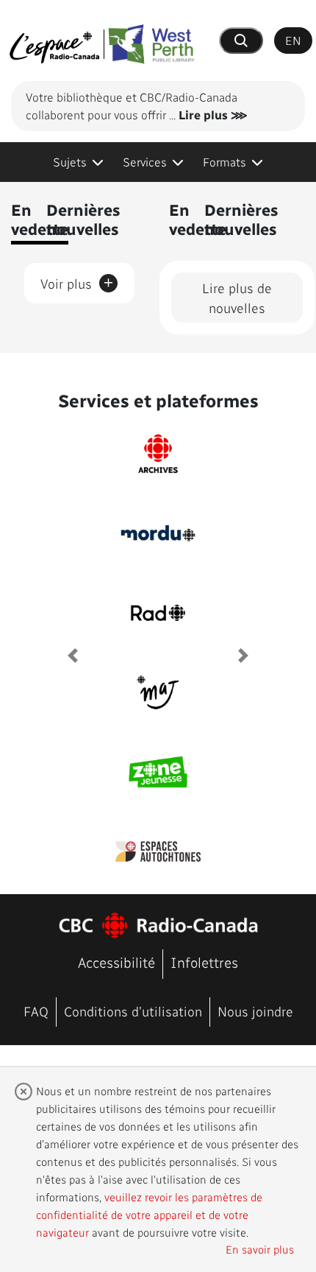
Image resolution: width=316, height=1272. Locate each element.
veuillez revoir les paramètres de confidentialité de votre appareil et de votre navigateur (149, 1214)
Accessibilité (116, 962)
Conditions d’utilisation (133, 1011)
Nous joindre (255, 1011)
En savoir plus (260, 1249)
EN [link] (293, 40)
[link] (78, 162)
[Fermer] (23, 1091)
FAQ (36, 1011)
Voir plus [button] (77, 281)
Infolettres (204, 962)
